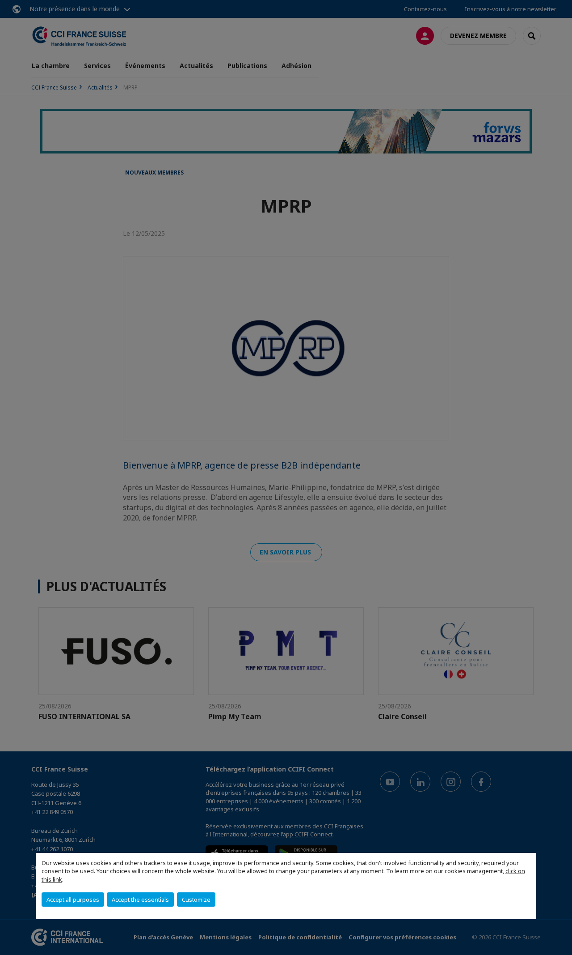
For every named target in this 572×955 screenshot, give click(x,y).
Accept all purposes (72, 899)
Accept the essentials (140, 899)
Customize (196, 899)
